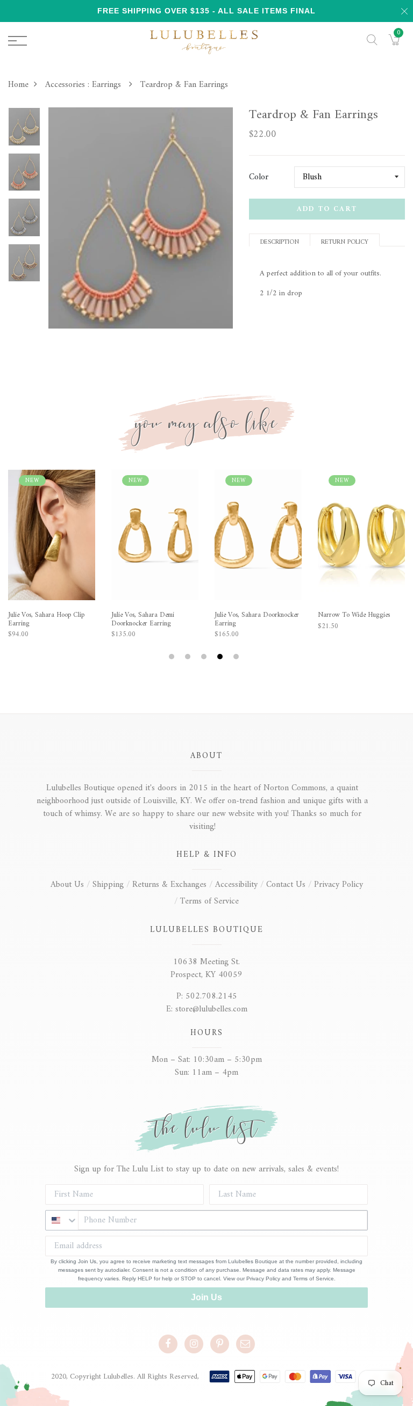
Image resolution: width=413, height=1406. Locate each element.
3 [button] (205, 656)
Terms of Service (209, 901)
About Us (67, 884)
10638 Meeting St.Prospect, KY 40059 (206, 968)
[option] (24, 130)
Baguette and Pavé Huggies (253, 615)
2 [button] (189, 656)
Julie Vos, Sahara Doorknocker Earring (50, 619)
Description (279, 241)
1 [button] (173, 656)
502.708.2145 (211, 996)
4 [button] (221, 656)
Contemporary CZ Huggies (355, 615)
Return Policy (344, 241)
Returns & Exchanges (169, 884)
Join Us (206, 1297)
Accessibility (236, 884)
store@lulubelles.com (211, 1009)
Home (18, 84)
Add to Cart (327, 209)
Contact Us (285, 884)
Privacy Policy (338, 884)
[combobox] (62, 1220)
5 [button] (237, 656)
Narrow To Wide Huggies (147, 615)
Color (258, 177)
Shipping (108, 884)
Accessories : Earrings (84, 84)
